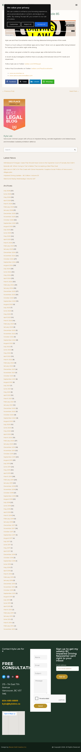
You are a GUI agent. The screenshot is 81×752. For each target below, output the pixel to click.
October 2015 (8, 590)
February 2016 (9, 577)
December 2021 (9, 369)
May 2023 (7, 314)
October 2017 (8, 531)
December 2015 (9, 583)
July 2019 (7, 463)
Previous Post (8, 91)
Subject (36, 670)
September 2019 (9, 457)
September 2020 (10, 418)
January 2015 (8, 616)
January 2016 (8, 580)
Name (36, 654)
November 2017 (9, 528)
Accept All (41, 24)
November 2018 (9, 489)
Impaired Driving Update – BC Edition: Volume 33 (21, 175)
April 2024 (7, 278)
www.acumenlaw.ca (16, 73)
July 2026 (7, 190)
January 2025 (8, 249)
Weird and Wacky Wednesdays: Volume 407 (19, 179)
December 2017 (9, 525)
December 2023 (9, 291)
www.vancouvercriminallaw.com (20, 75)
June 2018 (7, 506)
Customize (14, 24)
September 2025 (10, 223)
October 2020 (9, 415)
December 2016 (9, 554)
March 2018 (8, 515)
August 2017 (8, 538)
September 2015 (9, 593)
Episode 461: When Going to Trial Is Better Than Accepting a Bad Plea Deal (31, 166)
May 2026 (7, 197)
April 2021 (7, 395)
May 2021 (7, 392)
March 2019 (8, 476)
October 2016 (8, 557)
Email (36, 662)
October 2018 (8, 493)
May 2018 (7, 509)
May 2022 (7, 353)
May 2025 (7, 236)
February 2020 (9, 441)
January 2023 (8, 327)
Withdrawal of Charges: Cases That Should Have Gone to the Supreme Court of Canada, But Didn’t (39, 163)
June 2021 (7, 389)
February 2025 (9, 246)
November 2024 (9, 255)
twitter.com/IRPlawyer (33, 64)
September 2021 (9, 379)
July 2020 (7, 424)
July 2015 (7, 600)
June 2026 (7, 194)
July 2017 (7, 541)
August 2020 (8, 421)
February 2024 (9, 285)
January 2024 (8, 288)
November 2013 (9, 629)
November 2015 (9, 587)
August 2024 (8, 265)
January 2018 (8, 522)
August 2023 (8, 304)
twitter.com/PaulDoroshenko (41, 68)
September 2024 (10, 262)
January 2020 (8, 444)
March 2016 (8, 574)
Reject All (27, 24)
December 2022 (9, 330)
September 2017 (9, 535)
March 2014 (8, 622)
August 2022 (8, 343)
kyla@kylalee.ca (11, 704)
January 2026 (8, 210)
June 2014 (7, 619)
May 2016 (7, 567)
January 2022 (8, 366)
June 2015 (7, 603)
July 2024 (7, 268)
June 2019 (7, 467)
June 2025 (7, 233)
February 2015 (9, 613)
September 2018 (10, 496)
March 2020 (8, 437)
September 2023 (10, 301)
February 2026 (9, 207)
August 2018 (8, 499)
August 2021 (8, 382)
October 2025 (9, 220)
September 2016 (9, 561)
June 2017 (7, 544)
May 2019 (7, 470)
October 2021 (8, 376)
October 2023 (9, 298)
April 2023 (7, 317)
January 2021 (8, 405)
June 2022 (7, 350)
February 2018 (9, 518)
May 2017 (7, 548)
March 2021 (8, 398)
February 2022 (9, 363)
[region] (27, 16)
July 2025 (7, 230)
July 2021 (7, 385)
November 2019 (9, 450)
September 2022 (10, 340)
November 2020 (10, 411)
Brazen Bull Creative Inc (17, 747)
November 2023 (9, 294)
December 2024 (10, 252)
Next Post (74, 91)
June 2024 (7, 272)
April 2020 (7, 434)
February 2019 (9, 480)
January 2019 (8, 483)
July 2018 (7, 502)
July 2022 (7, 346)
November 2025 (9, 216)
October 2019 (8, 453)
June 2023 (7, 311)
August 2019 (8, 460)
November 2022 (9, 333)
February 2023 (9, 324)
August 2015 (8, 596)
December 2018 (9, 486)
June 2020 (7, 428)
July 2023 (7, 307)
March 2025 (8, 242)
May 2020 (7, 431)
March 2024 (8, 281)
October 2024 (9, 259)
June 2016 (7, 564)
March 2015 (8, 609)
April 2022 (7, 356)
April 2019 (7, 473)
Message (37, 678)
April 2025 (7, 239)
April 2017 (7, 551)
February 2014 (9, 626)
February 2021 (9, 402)
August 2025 (8, 226)
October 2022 (9, 337)
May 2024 (7, 275)
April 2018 (7, 512)
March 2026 (8, 203)
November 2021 (9, 372)
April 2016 (7, 570)
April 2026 (7, 200)
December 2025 (9, 213)
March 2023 (8, 320)
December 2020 (10, 408)
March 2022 (8, 359)
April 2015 (7, 606)
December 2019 (9, 447)
